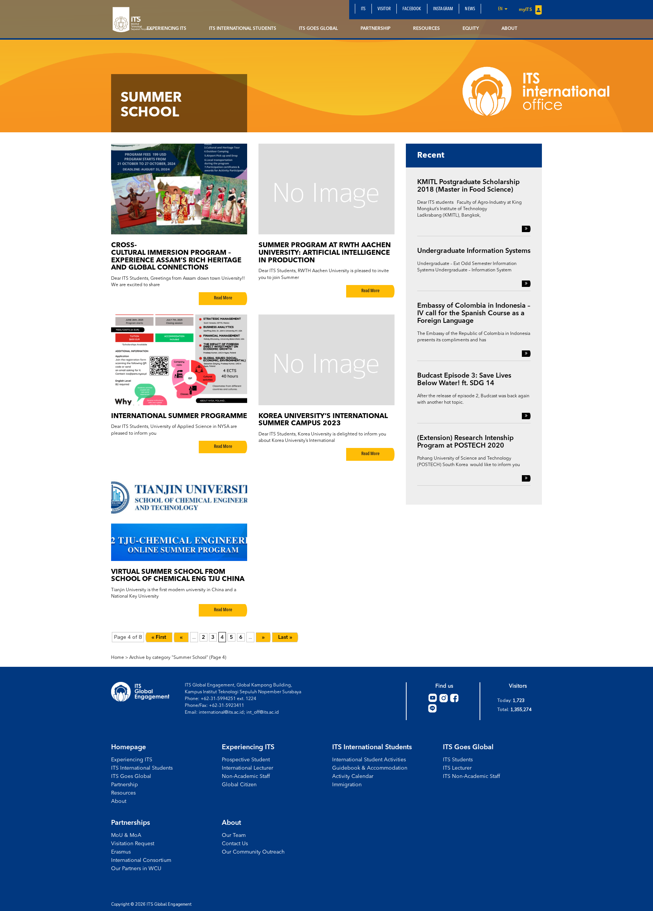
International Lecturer (247, 768)
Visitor (384, 9)
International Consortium (141, 860)
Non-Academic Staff (246, 776)
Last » (285, 637)
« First (159, 637)
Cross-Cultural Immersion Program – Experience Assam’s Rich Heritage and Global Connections (176, 256)
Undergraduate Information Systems (474, 251)
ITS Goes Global (318, 28)
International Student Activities (369, 759)
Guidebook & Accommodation (369, 768)
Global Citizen (239, 784)
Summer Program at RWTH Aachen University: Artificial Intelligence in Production (324, 253)
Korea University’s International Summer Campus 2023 (323, 420)
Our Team (234, 835)
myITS (526, 10)
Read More (223, 298)
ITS (363, 9)
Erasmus (121, 852)
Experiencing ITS (166, 28)
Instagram (443, 9)
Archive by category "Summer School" (168, 657)
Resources (426, 28)
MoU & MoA (126, 835)
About (509, 28)
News (470, 9)
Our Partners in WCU (136, 868)
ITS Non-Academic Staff (471, 776)
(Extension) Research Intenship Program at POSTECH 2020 (465, 442)
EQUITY (471, 28)
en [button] (501, 9)
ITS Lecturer (457, 768)
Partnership (375, 28)
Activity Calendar (352, 776)
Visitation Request (132, 843)
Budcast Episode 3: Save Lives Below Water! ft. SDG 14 (464, 379)
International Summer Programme (179, 416)
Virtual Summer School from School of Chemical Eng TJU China (177, 576)
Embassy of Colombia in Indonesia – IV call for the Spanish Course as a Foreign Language (473, 313)
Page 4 (218, 657)
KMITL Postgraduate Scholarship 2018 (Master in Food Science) (468, 186)
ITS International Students (242, 28)
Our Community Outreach (253, 852)
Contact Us (235, 843)
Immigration (347, 784)
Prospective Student (246, 759)
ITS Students (458, 759)
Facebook (411, 9)
